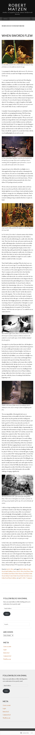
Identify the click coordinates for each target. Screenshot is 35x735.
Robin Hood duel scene (26, 576)
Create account (7, 646)
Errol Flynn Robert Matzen (16, 573)
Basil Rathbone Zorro (10, 571)
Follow (7, 614)
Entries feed (6, 653)
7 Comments (29, 578)
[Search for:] (31, 19)
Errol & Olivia (10, 569)
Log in (5, 649)
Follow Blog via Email (15, 598)
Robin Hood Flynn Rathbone (9, 578)
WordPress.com (7, 659)
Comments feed (7, 656)
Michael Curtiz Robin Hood (12, 576)
